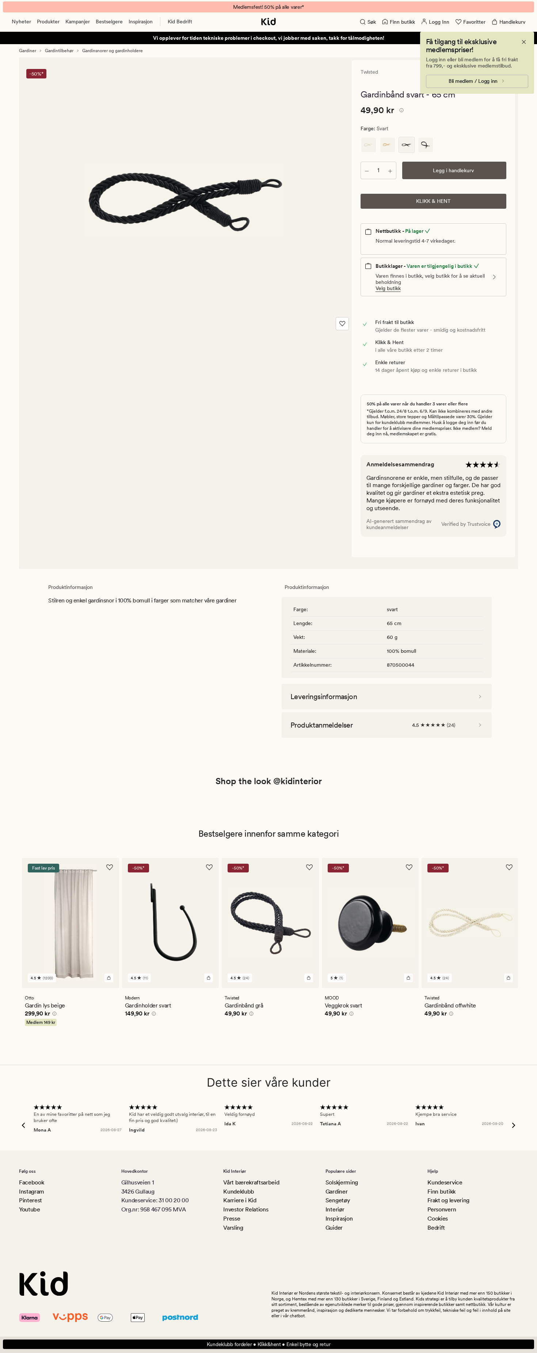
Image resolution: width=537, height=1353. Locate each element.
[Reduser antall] (367, 170)
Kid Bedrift (180, 21)
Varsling (233, 1227)
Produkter (48, 21)
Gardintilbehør (59, 50)
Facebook (31, 1182)
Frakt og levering (448, 1200)
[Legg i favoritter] (342, 323)
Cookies (437, 1218)
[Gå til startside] (268, 21)
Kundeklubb (238, 1191)
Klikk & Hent (433, 201)
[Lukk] (523, 42)
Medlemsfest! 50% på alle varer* (268, 6)
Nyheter (21, 21)
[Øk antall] (390, 170)
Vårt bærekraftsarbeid (251, 1182)
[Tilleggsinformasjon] (400, 111)
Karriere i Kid (239, 1200)
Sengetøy (337, 1200)
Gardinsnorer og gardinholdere (112, 50)
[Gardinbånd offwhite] (368, 145)
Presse (231, 1218)
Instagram (31, 1191)
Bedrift (436, 1227)
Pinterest (30, 1200)
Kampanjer (77, 21)
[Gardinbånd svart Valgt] (406, 145)
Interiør (334, 1209)
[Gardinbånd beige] (387, 145)
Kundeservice (444, 1182)
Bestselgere (109, 21)
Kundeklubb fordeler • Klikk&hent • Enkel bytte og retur (269, 1344)
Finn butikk (441, 1191)
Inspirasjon (141, 21)
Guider (334, 1227)
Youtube (29, 1209)
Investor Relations (245, 1209)
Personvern (441, 1209)
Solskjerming (341, 1182)
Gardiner (27, 50)
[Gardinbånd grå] (425, 145)
